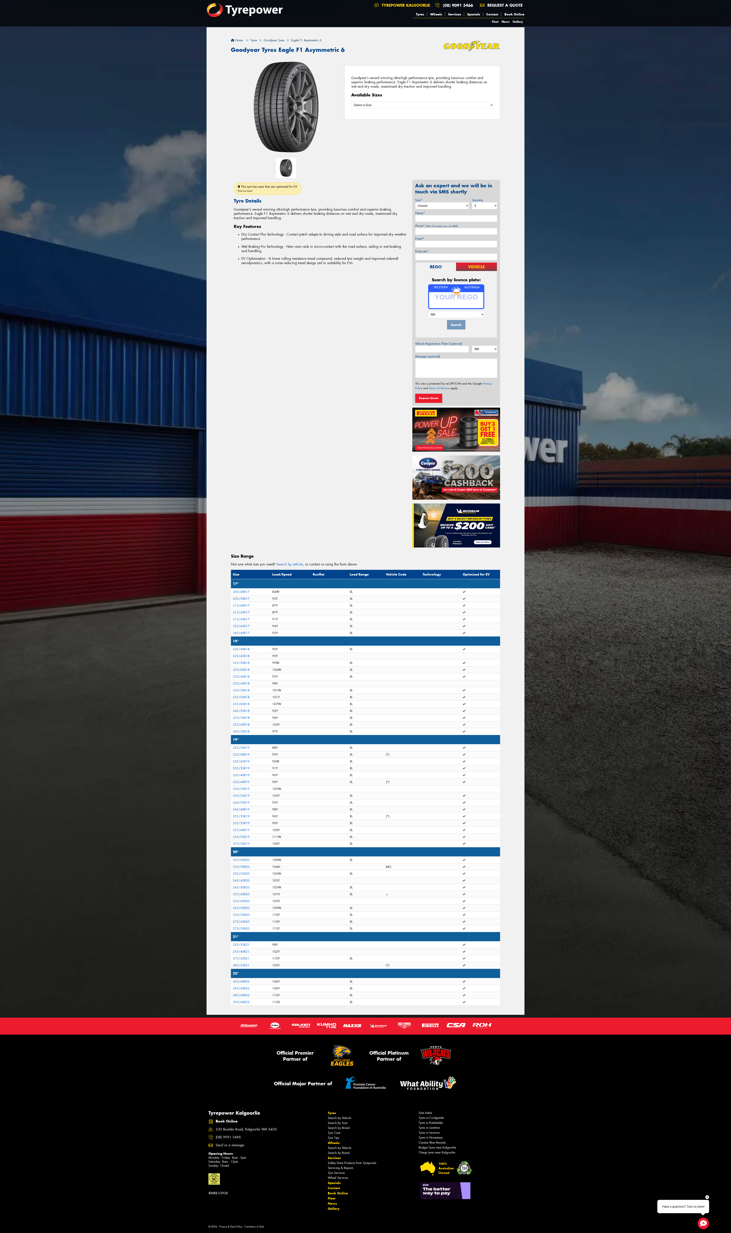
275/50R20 (241, 929)
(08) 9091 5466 (458, 5)
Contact (492, 14)
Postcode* (422, 251)
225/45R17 (241, 626)
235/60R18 (241, 704)
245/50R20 (241, 887)
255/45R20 (241, 901)
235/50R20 (241, 867)
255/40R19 (241, 830)
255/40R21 (241, 952)
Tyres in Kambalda (431, 1123)
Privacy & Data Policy (230, 1226)
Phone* (436, 226)
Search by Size (337, 1123)
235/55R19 (241, 789)
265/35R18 (241, 732)
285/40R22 (241, 995)
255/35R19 (241, 816)
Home (238, 40)
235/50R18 (241, 690)
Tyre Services (336, 1173)
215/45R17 (241, 612)
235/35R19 (241, 768)
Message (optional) (427, 356)
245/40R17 (241, 633)
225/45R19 (241, 761)
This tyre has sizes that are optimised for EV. (268, 188)
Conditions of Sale (254, 1226)
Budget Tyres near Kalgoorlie (437, 1148)
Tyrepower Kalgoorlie (405, 5)
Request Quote (428, 398)
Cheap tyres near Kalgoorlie (437, 1152)
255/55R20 (241, 915)
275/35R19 (241, 844)
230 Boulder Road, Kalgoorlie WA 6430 (246, 1129)
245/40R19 (241, 809)
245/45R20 (241, 881)
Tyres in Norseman (431, 1138)
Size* (418, 200)
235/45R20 (241, 860)
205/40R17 (241, 592)
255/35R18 (241, 718)
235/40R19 (241, 775)
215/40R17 (241, 606)
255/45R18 (241, 725)
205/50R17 (241, 599)
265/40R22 (241, 982)
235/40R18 (241, 677)
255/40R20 (241, 894)
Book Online (514, 14)
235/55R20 (241, 874)
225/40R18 (241, 649)
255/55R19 (241, 837)
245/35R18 (241, 711)
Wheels (436, 14)
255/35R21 (241, 945)
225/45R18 (241, 656)
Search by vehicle (289, 564)
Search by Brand (339, 1128)
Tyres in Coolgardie (431, 1118)
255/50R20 (241, 908)
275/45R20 (241, 922)
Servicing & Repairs (340, 1168)
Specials (473, 14)
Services (454, 14)
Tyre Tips (333, 1138)
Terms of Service (439, 388)
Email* (419, 239)
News (506, 21)
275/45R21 (241, 958)
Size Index (425, 1113)
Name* (420, 213)
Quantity (477, 200)
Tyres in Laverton (429, 1128)
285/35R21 (241, 965)
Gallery (518, 21)
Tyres (420, 14)
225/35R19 (241, 748)
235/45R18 (241, 683)
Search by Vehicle (339, 1118)
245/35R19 (241, 803)
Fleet (495, 21)
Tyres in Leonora (429, 1133)
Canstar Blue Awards (432, 1143)
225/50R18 (241, 663)
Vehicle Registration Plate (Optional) (438, 344)
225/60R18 (241, 670)
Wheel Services (338, 1178)
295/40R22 (241, 1002)
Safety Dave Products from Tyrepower (352, 1163)
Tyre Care (334, 1133)
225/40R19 (241, 755)
